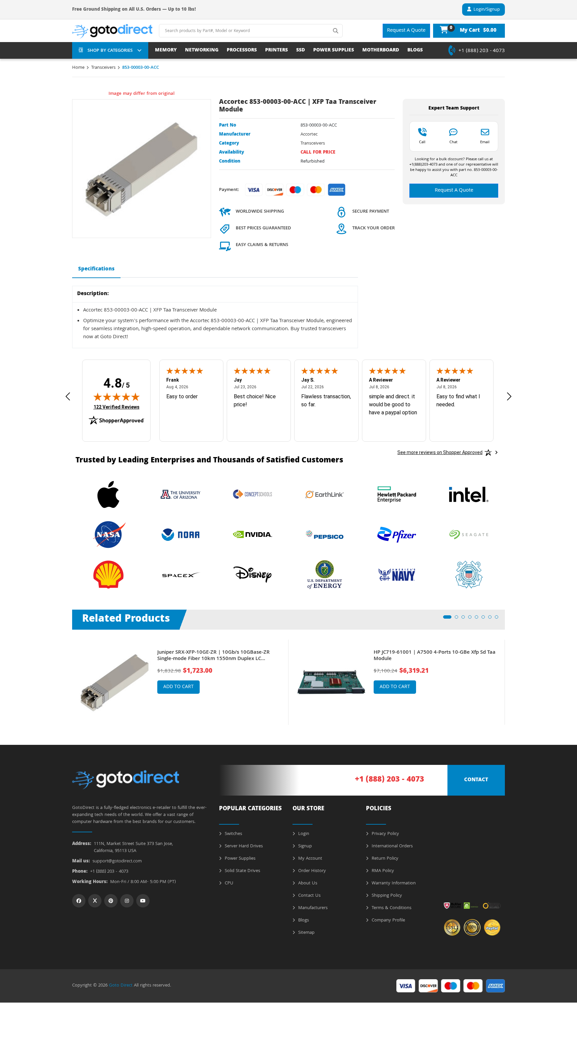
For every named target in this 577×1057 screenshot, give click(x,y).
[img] (116, 396)
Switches (232, 834)
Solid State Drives (241, 871)
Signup (304, 846)
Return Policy (384, 858)
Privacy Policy (384, 834)
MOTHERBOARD (380, 50)
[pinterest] (111, 900)
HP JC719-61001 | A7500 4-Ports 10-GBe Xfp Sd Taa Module (435, 656)
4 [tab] (471, 619)
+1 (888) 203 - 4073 (481, 51)
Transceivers (103, 67)
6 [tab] (485, 619)
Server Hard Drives (243, 846)
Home (78, 67)
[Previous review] (67, 396)
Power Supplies (239, 858)
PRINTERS (276, 50)
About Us (307, 883)
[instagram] (127, 900)
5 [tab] (478, 619)
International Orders (391, 846)
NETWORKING (201, 50)
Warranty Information (393, 883)
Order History (311, 871)
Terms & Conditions (390, 908)
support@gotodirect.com (117, 861)
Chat (453, 142)
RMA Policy (382, 871)
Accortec (309, 134)
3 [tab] (465, 619)
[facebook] (78, 900)
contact (476, 780)
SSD (300, 50)
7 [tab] (492, 619)
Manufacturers (312, 908)
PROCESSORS (242, 50)
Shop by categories (110, 50)
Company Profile (387, 920)
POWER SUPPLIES (333, 50)
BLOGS (415, 50)
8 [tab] (498, 619)
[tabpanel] (180, 682)
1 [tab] (446, 619)
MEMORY (166, 50)
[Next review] (509, 396)
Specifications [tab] (96, 269)
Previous (67, 677)
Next (510, 677)
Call (422, 142)
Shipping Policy (386, 895)
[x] (95, 900)
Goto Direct (121, 985)
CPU (228, 883)
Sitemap (306, 932)
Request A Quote (406, 30)
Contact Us (309, 895)
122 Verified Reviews (116, 407)
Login (303, 834)
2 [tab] (458, 619)
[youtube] (143, 900)
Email (485, 142)
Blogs (303, 920)
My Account (309, 858)
